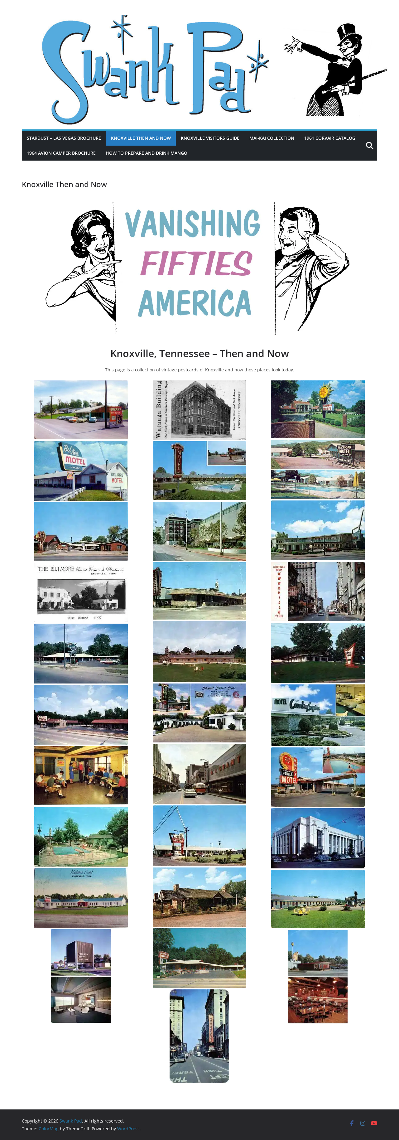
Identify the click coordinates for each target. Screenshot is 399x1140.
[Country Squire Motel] (318, 715)
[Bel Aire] (81, 471)
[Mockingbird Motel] (199, 835)
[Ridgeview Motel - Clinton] (318, 899)
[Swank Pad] (199, 19)
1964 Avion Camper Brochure (61, 153)
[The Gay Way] (199, 774)
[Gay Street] (318, 591)
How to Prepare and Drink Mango (146, 153)
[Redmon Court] (81, 898)
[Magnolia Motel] (318, 530)
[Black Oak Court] (318, 469)
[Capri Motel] (81, 654)
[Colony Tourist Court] (81, 715)
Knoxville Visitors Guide (210, 138)
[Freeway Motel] (81, 837)
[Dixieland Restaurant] (199, 591)
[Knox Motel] (318, 777)
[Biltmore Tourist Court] (81, 592)
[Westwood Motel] (199, 958)
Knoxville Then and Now (141, 138)
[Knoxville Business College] (81, 775)
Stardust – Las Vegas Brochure (64, 138)
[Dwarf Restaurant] (81, 409)
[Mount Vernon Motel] (318, 409)
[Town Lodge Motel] (318, 653)
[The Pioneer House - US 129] (199, 897)
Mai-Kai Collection (271, 138)
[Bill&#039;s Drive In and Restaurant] (318, 976)
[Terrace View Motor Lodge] (81, 976)
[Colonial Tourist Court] (199, 713)
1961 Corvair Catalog (329, 138)
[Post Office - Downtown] (318, 838)
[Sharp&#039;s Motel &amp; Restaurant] (199, 470)
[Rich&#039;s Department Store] (199, 531)
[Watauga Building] (199, 410)
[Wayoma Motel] (199, 651)
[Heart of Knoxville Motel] (81, 531)
